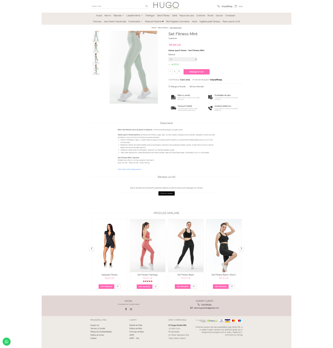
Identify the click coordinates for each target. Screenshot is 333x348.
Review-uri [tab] (166, 176)
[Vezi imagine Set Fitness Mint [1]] (96, 47)
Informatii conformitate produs (129, 169)
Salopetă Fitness (109, 275)
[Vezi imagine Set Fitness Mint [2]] (96, 58)
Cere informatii (198, 87)
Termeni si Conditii (97, 328)
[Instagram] (131, 309)
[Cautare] (146, 6)
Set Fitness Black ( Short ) (224, 275)
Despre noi (94, 325)
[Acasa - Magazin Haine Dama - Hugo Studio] (166, 6)
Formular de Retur (136, 332)
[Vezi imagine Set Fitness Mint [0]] (96, 36)
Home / (155, 28)
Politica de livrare (97, 335)
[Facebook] (126, 309)
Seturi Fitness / (163, 28)
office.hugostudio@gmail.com (206, 308)
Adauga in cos (197, 72)
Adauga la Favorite (177, 87)
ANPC (131, 335)
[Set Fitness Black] (185, 245)
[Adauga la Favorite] (117, 286)
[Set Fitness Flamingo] (147, 245)
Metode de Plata (135, 325)
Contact (93, 338)
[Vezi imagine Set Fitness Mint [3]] (96, 69)
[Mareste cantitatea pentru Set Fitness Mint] (179, 71)
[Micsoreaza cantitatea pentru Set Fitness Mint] (170, 71)
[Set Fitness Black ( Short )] (223, 245)
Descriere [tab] (166, 123)
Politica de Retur (135, 328)
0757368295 (206, 305)
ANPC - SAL (134, 338)
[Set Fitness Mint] (134, 67)
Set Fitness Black (185, 275)
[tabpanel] (134, 67)
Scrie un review (166, 193)
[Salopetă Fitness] (109, 246)
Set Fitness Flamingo (147, 275)
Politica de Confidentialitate (101, 332)
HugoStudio (172, 38)
